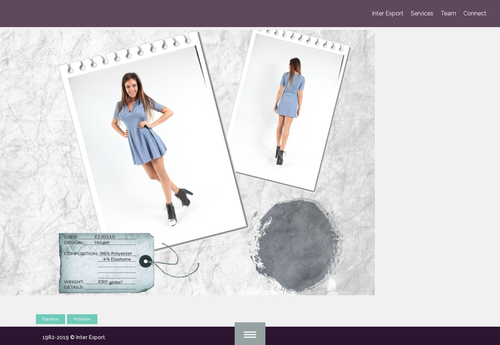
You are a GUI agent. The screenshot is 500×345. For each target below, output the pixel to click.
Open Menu (250, 333)
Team (448, 13)
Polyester (82, 319)
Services (422, 13)
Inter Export (387, 13)
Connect (474, 13)
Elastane (50, 319)
